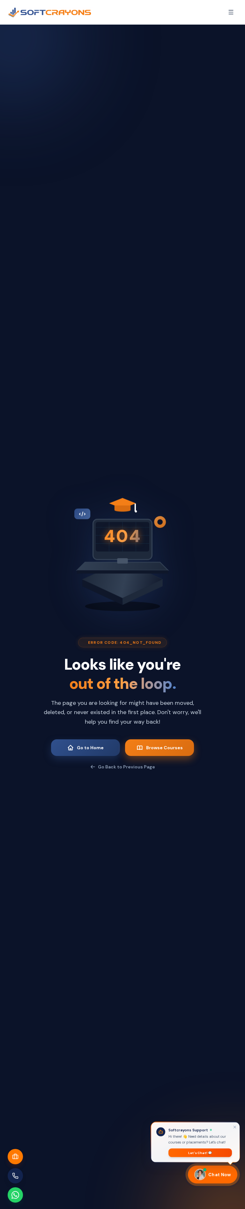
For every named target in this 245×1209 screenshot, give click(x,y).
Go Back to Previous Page (126, 767)
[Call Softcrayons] (15, 1175)
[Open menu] (231, 12)
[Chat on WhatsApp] (15, 1195)
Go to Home (90, 748)
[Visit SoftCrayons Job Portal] (15, 1156)
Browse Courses (164, 748)
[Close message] (235, 1125)
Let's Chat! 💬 (200, 1151)
